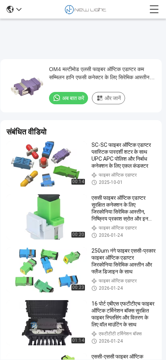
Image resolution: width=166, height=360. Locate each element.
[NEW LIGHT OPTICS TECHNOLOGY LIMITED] (85, 9)
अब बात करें (73, 98)
